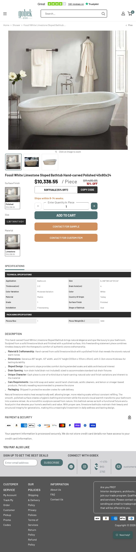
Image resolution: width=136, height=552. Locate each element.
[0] (130, 14)
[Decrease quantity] (37, 206)
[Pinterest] (71, 466)
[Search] (103, 13)
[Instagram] (84, 466)
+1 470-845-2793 (104, 466)
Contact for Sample (66, 226)
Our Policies (34, 487)
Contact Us (56, 499)
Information (59, 484)
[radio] (12, 198)
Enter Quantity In (61, 202)
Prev (130, 25)
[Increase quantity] (94, 206)
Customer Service (10, 487)
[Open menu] (5, 13)
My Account (10, 495)
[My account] (123, 13)
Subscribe (52, 462)
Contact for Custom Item (66, 237)
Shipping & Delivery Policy (34, 499)
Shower (16, 25)
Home (6, 25)
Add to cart (66, 215)
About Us (55, 489)
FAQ (52, 494)
